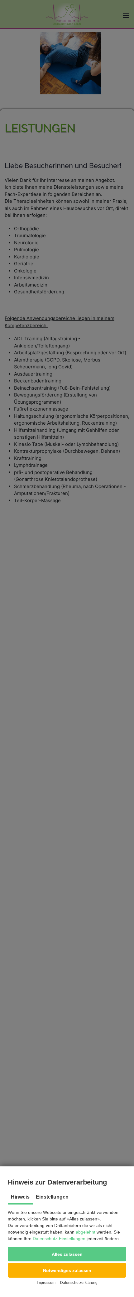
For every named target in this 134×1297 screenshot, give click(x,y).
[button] (67, 1254)
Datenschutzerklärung (79, 1282)
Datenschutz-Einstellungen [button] (59, 1238)
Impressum (46, 1282)
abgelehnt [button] (85, 1232)
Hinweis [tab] (20, 1197)
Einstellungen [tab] (52, 1197)
